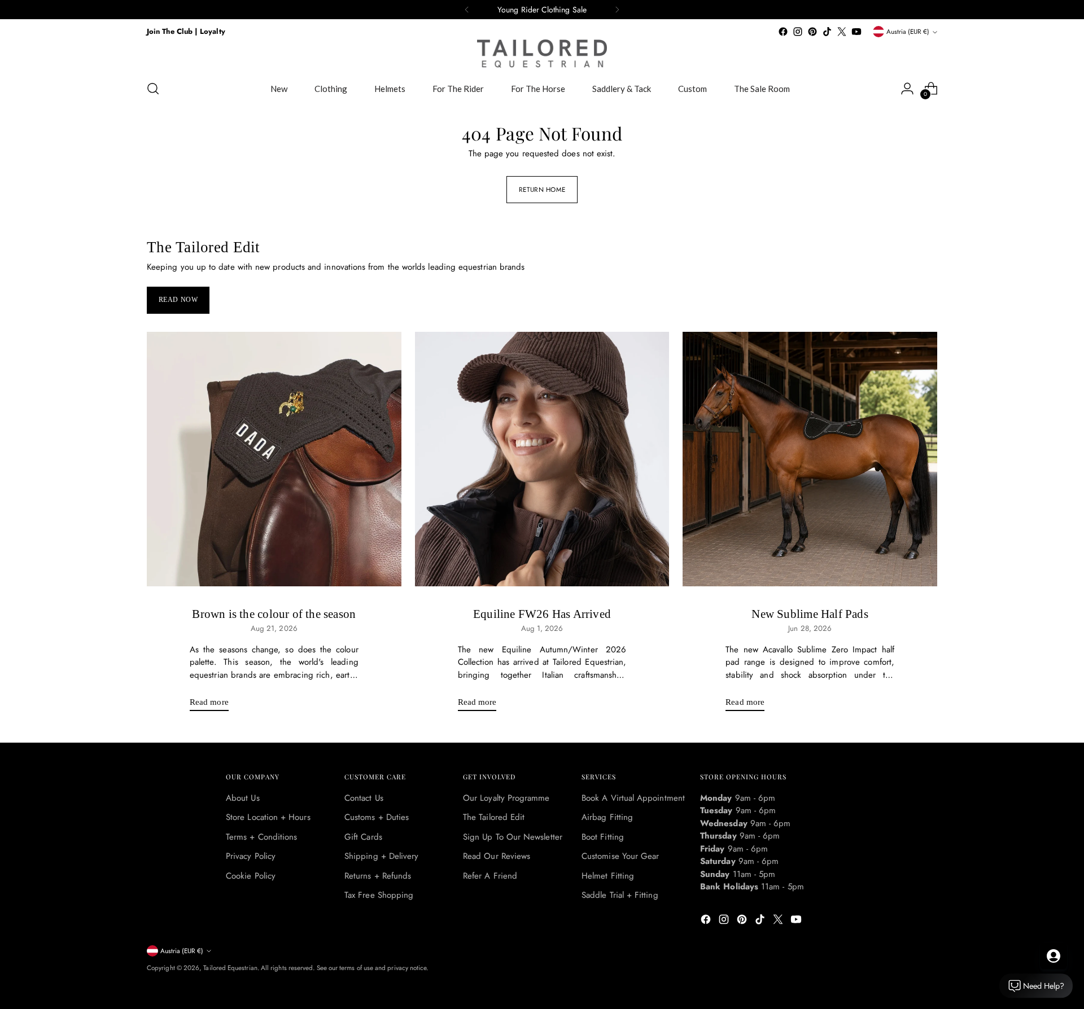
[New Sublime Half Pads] (810, 459)
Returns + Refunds (377, 876)
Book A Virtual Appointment (633, 798)
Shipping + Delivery (381, 856)
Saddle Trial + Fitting (620, 895)
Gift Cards (363, 837)
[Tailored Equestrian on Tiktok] (827, 32)
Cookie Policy (251, 876)
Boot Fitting (603, 837)
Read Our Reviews (496, 856)
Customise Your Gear (620, 856)
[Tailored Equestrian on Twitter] (842, 32)
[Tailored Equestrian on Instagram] (798, 32)
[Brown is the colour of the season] (274, 459)
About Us (243, 798)
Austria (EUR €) (907, 31)
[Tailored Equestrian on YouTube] (856, 32)
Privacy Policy (251, 856)
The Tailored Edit (493, 817)
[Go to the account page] (907, 88)
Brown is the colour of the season (274, 614)
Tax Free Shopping (378, 895)
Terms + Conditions (261, 837)
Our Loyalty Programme (506, 798)
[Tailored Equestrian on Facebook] (783, 32)
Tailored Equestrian (230, 967)
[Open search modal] (153, 88)
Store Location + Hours (268, 817)
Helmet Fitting (608, 876)
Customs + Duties (376, 817)
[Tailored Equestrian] (542, 54)
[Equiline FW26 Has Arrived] (542, 459)
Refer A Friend (490, 876)
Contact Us (363, 798)
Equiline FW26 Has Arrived (542, 614)
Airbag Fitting (607, 817)
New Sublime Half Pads (809, 614)
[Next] (617, 9)
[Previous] (466, 9)
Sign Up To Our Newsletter (512, 837)
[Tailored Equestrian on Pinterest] (812, 32)
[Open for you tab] (1053, 955)
